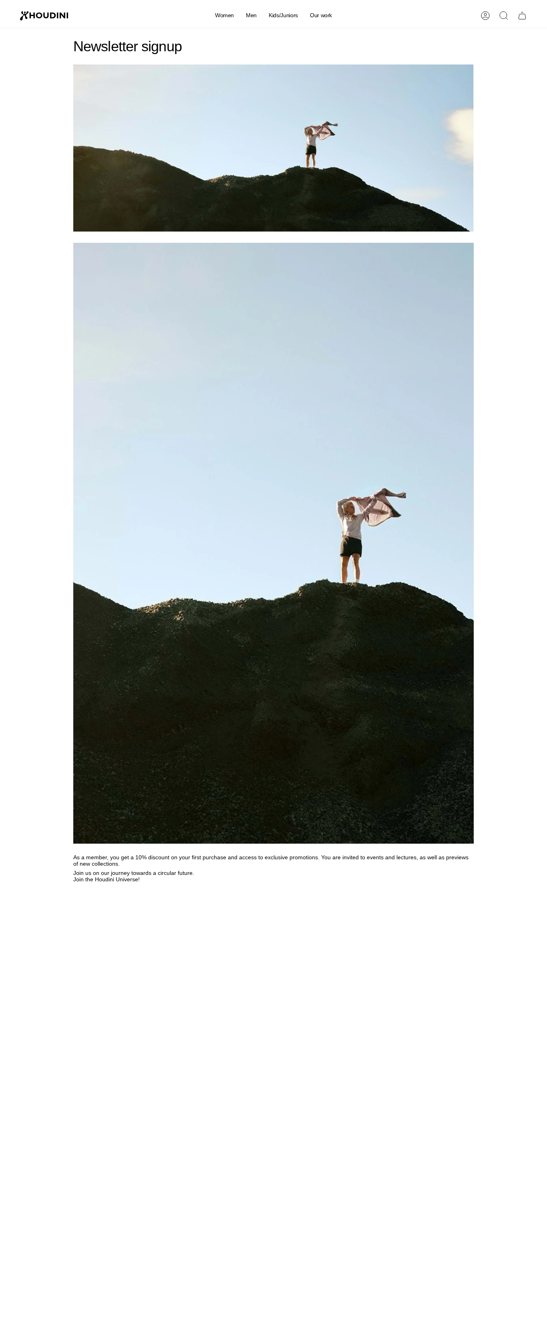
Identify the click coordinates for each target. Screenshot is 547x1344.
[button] (224, 16)
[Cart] (522, 15)
